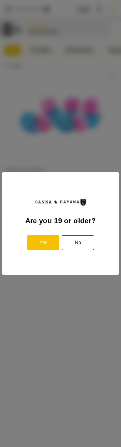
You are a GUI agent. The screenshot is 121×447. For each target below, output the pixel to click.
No (78, 242)
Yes (43, 242)
